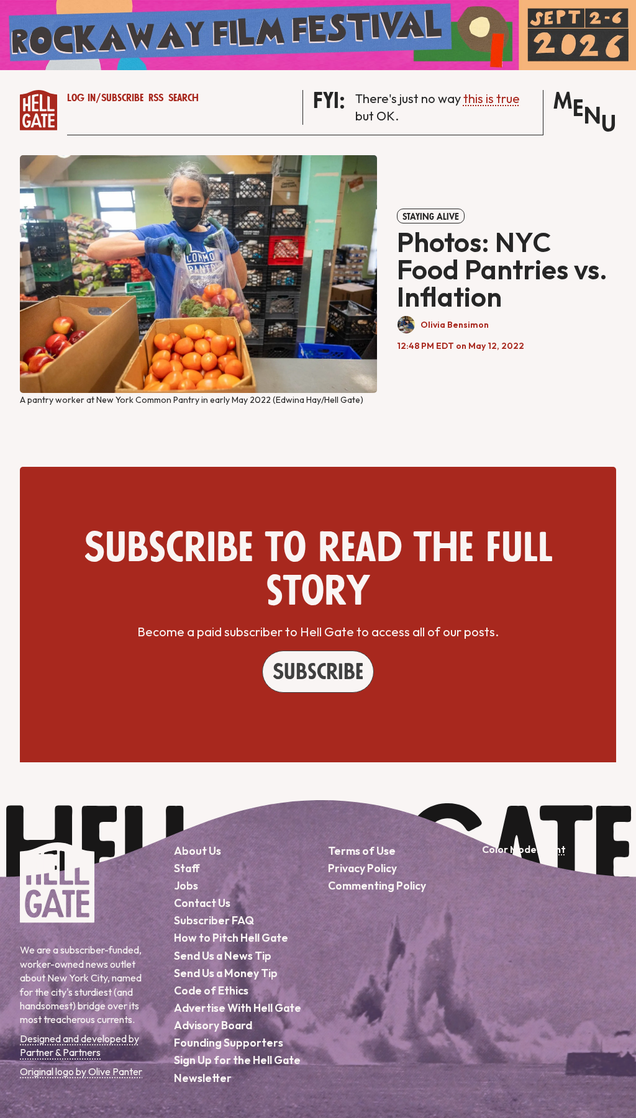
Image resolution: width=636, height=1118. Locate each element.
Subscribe (122, 98)
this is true (491, 98)
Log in (81, 98)
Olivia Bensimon (454, 324)
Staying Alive (430, 216)
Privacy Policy (362, 868)
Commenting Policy (377, 885)
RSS (155, 98)
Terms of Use (362, 851)
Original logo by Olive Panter (81, 1071)
